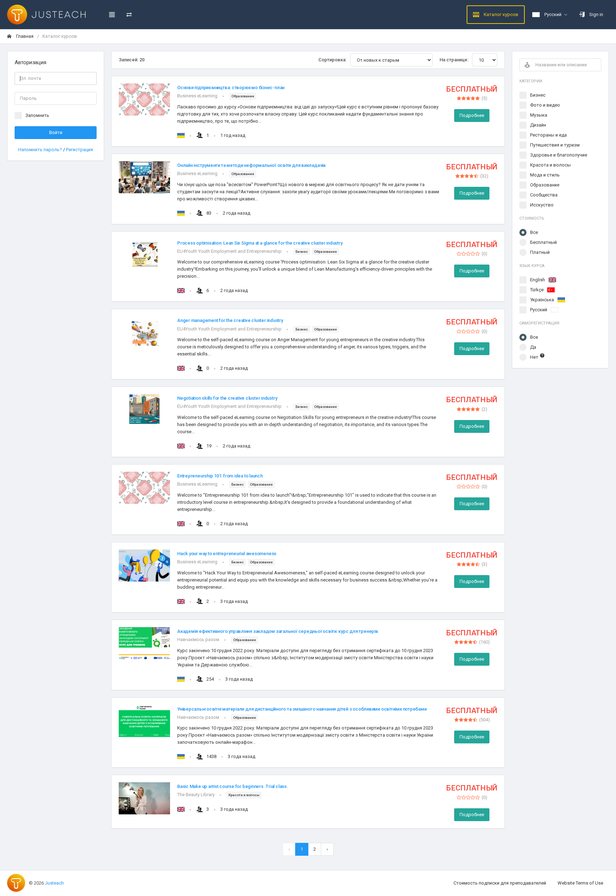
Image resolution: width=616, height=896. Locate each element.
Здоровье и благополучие (558, 155)
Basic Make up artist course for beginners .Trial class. (232, 786)
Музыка (538, 115)
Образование (544, 185)
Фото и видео (545, 105)
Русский (538, 309)
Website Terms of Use (580, 883)
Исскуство (542, 205)
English (537, 279)
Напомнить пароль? (40, 149)
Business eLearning (197, 95)
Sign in (595, 14)
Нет (534, 357)
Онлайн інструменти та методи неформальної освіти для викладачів (251, 165)
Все (534, 232)
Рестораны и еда (548, 135)
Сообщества (544, 195)
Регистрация (79, 149)
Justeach (54, 883)
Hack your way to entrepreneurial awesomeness (226, 553)
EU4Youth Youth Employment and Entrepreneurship (229, 251)
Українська (542, 299)
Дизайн (538, 125)
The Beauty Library (196, 794)
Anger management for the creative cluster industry (230, 320)
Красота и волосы (550, 165)
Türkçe (537, 289)
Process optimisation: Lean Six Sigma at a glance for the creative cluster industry (260, 243)
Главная (24, 36)
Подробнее (472, 115)
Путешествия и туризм (555, 145)
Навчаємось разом (198, 639)
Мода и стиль (545, 175)
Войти (55, 132)
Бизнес (537, 95)
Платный (540, 252)
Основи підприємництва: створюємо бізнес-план (230, 87)
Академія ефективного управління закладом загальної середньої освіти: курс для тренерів (277, 631)
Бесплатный (543, 242)
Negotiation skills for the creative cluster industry (227, 398)
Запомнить (37, 115)
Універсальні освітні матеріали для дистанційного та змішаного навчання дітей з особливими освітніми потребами (301, 709)
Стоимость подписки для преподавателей (499, 883)
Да (533, 347)
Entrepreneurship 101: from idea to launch (220, 475)
